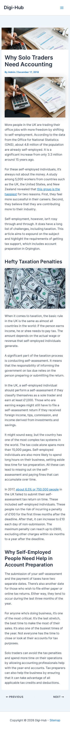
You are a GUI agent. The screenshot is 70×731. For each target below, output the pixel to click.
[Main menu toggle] (62, 8)
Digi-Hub (14, 7)
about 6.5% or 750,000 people (37, 489)
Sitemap (55, 720)
